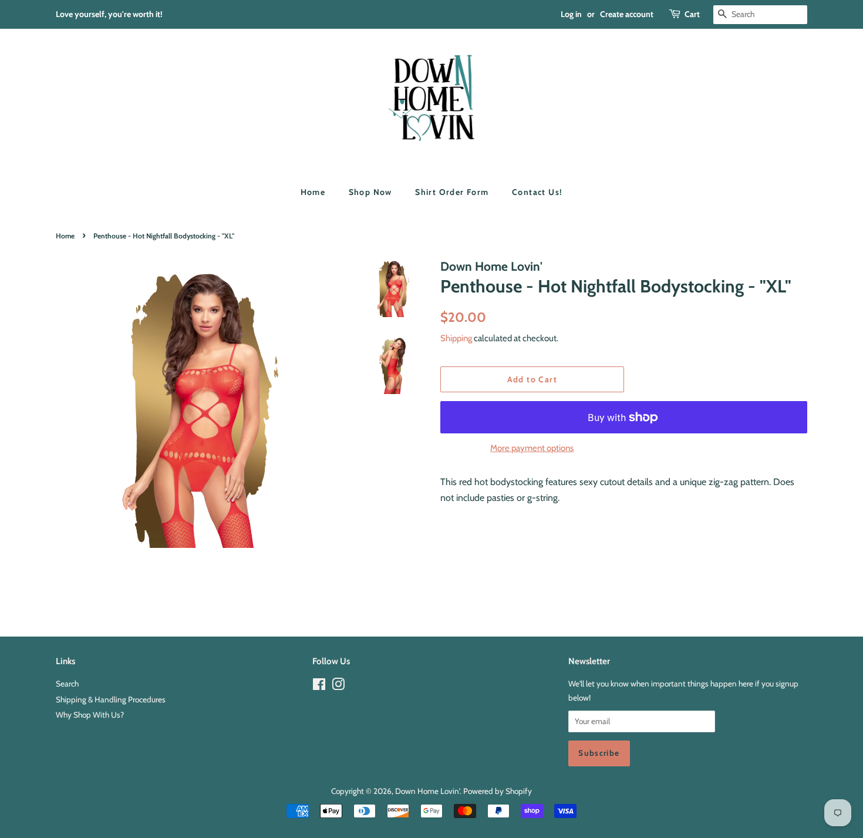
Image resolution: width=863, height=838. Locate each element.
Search (67, 683)
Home (313, 192)
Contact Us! (537, 192)
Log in (571, 14)
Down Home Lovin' (427, 791)
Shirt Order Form (451, 192)
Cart (692, 14)
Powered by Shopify (497, 791)
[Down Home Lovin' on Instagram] (338, 686)
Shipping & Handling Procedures (111, 699)
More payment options (532, 448)
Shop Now (370, 192)
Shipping (456, 338)
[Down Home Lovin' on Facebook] (319, 686)
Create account (626, 14)
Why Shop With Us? (90, 714)
